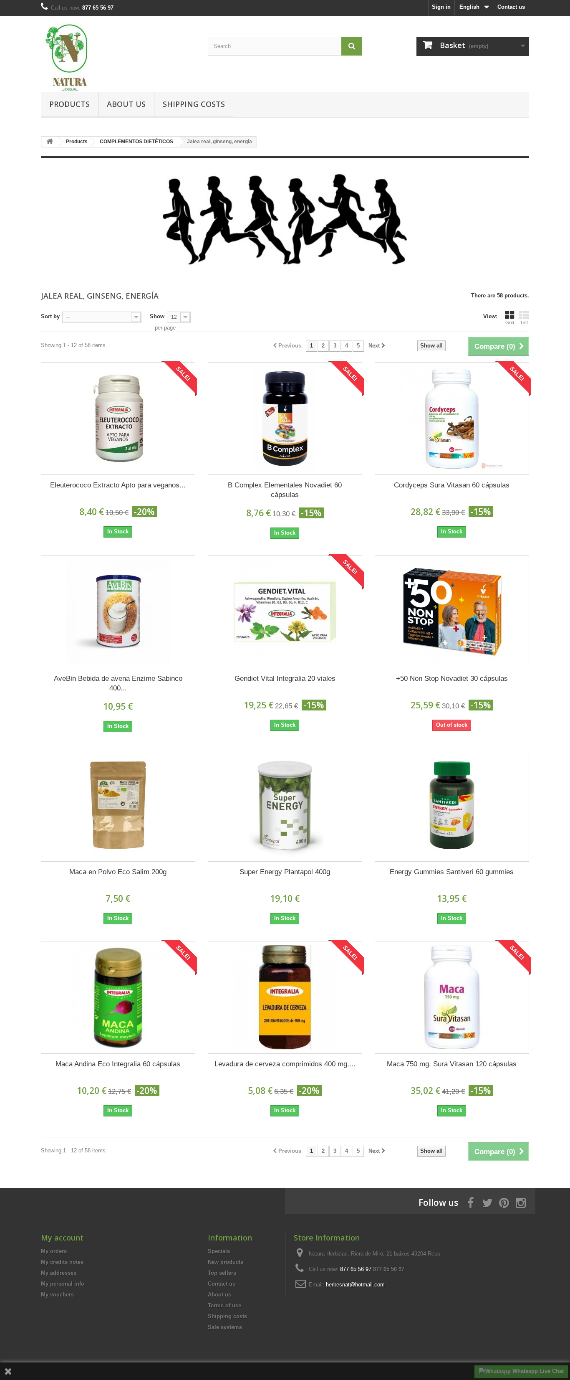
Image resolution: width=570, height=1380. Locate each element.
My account (62, 1238)
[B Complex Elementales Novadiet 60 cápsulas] (285, 418)
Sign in (441, 7)
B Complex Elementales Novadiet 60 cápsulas (285, 490)
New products (225, 1262)
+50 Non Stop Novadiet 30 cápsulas (452, 678)
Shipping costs (194, 104)
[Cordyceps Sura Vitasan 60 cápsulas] (452, 418)
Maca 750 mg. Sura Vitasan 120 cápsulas (452, 1064)
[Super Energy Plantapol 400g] (285, 805)
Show (157, 316)
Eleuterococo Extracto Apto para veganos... (118, 485)
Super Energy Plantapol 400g (285, 872)
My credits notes (62, 1262)
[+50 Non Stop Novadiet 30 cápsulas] (452, 612)
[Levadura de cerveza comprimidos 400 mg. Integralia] (285, 997)
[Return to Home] (50, 142)
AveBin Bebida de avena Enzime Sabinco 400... (118, 683)
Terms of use (224, 1305)
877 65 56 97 (388, 1269)
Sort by (50, 316)
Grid (509, 322)
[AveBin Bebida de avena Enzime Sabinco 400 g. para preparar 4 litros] (118, 612)
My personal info (62, 1284)
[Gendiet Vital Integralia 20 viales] (285, 612)
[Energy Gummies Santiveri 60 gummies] (452, 805)
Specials (219, 1251)
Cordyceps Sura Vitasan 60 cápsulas (451, 485)
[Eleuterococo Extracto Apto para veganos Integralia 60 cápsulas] (118, 418)
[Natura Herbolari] (118, 57)
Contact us (511, 7)
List (524, 322)
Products (69, 104)
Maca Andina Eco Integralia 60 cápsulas (117, 1064)
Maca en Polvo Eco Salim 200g (117, 872)
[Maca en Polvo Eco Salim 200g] (118, 805)
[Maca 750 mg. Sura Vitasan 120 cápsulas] (452, 997)
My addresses (58, 1273)
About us (126, 104)
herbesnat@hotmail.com (355, 1284)
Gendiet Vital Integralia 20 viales (285, 678)
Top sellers (222, 1273)
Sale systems (225, 1327)
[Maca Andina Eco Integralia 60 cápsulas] (118, 997)
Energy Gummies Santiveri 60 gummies (452, 872)
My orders (54, 1251)
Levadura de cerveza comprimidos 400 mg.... (285, 1064)
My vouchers (57, 1294)
